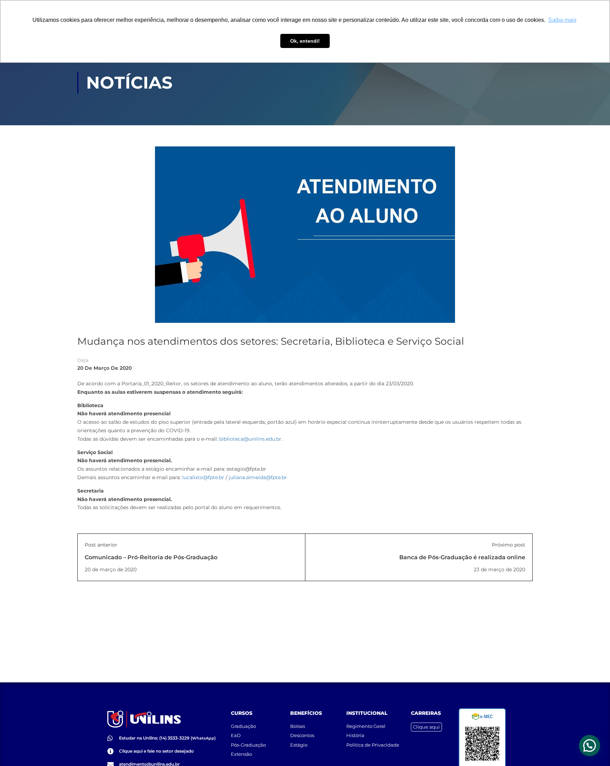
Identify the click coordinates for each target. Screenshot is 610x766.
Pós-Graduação (248, 745)
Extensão (241, 754)
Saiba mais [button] (562, 20)
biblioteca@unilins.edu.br (250, 439)
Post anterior (101, 545)
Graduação (243, 726)
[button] (589, 745)
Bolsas (297, 726)
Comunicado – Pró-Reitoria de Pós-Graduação (151, 557)
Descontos (302, 735)
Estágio (298, 745)
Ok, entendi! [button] (305, 41)
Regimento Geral (365, 726)
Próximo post (508, 545)
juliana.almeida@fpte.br (258, 477)
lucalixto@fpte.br (203, 477)
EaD (236, 735)
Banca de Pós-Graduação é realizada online (462, 557)
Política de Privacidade (372, 745)
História (355, 735)
